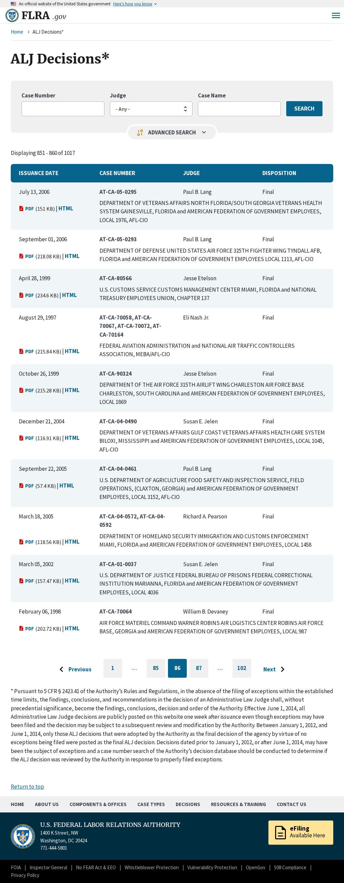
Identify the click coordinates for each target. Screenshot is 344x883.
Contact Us (291, 804)
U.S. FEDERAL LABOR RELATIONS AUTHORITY (110, 825)
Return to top (27, 786)
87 (202, 669)
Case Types (151, 804)
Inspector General (48, 867)
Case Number (38, 95)
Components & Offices (98, 804)
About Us (47, 804)
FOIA (16, 867)
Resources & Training (238, 804)
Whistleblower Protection (152, 867)
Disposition (279, 173)
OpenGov (255, 867)
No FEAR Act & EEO (96, 867)
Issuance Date (38, 173)
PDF (29, 208)
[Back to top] (327, 866)
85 (159, 669)
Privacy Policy (25, 875)
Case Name (212, 95)
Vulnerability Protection (212, 867)
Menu (336, 15)
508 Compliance (290, 867)
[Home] (12, 15)
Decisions (188, 804)
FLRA (44, 15)
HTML (65, 208)
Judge (118, 95)
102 (244, 671)
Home (17, 32)
